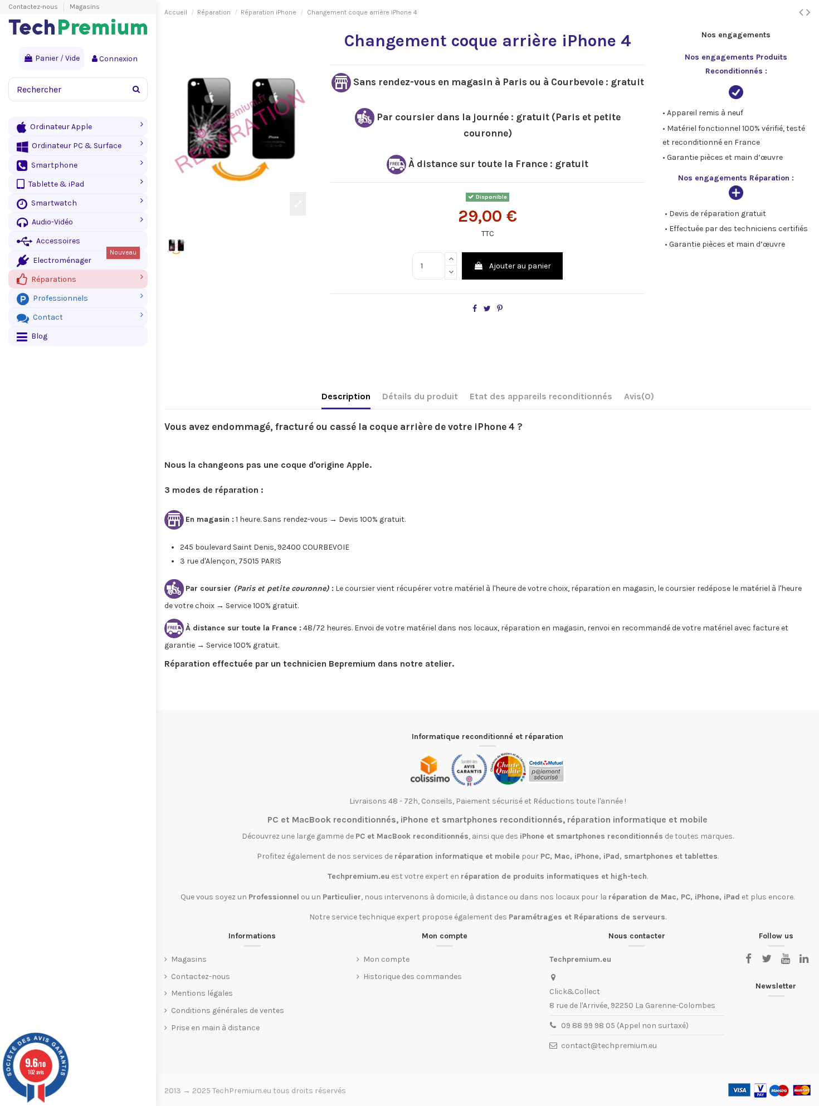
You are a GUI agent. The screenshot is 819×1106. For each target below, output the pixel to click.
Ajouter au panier (520, 266)
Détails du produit (420, 396)
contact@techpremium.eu (609, 1045)
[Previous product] (802, 12)
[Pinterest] (500, 309)
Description (345, 396)
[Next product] (808, 12)
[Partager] (474, 309)
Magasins (85, 7)
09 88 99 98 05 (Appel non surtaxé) (625, 1025)
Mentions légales (202, 993)
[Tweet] (487, 309)
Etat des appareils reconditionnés (541, 396)
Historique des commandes (412, 976)
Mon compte (386, 959)
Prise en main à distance (215, 1027)
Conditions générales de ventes (227, 1010)
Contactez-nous (34, 7)
